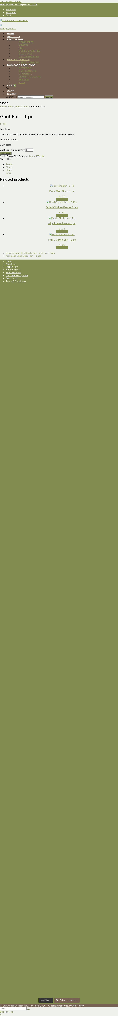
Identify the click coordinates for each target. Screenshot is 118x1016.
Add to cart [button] (62, 199)
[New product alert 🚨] (44, 338)
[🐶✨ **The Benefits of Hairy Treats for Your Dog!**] (14, 617)
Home (9, 261)
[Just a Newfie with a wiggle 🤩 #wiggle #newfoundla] (44, 556)
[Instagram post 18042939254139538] (14, 340)
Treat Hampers (13, 272)
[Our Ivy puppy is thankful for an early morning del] (74, 711)
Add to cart (5, 153)
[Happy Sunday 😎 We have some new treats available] (44, 938)
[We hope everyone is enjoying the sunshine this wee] (74, 391)
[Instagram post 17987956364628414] (74, 548)
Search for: (11, 96)
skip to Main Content (10, 1)
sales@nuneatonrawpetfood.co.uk (18, 4)
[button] (9, 164)
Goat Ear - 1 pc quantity (12, 149)
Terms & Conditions (16, 281)
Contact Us (12, 278)
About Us (11, 263)
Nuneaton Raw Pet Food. (26, 1005)
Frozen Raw (12, 266)
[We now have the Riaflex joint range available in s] (14, 816)
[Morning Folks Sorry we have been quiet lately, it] (44, 741)
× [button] (0, 1014)
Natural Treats (36, 156)
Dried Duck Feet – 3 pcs (23, 255)
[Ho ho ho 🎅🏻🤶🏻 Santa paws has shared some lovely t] (14, 709)
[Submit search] (28, 1009)
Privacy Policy (76, 1005)
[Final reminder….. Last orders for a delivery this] (44, 833)
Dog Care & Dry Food (17, 275)
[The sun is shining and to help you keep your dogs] (14, 928)
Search (49, 97)
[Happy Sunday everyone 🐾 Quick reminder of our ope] (74, 832)
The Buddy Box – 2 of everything (30, 252)
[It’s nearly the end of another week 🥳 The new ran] (74, 953)
